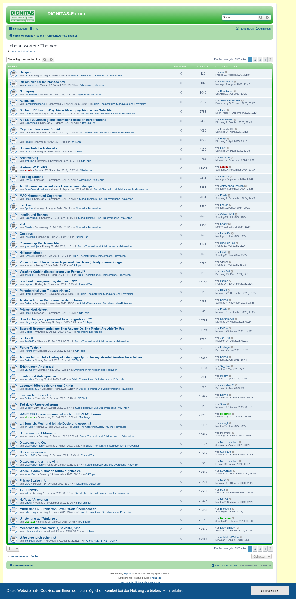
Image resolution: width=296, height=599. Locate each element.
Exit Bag (26, 205)
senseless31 (32, 388)
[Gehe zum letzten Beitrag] (226, 72)
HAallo (28, 255)
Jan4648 (29, 274)
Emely (28, 199)
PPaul (28, 293)
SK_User (30, 369)
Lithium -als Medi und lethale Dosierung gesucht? (55, 423)
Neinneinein (31, 123)
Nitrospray (27, 91)
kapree (28, 284)
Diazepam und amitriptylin (39, 461)
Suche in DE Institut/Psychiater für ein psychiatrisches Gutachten (66, 110)
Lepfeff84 (30, 236)
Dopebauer (31, 94)
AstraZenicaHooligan (36, 189)
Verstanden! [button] (270, 591)
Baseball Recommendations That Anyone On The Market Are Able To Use (72, 328)
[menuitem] (33, 28)
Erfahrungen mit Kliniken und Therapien (95, 369)
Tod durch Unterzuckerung (39, 404)
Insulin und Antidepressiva (39, 376)
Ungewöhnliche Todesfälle (38, 148)
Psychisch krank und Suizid (40, 129)
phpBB (127, 573)
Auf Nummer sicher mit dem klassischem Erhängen (57, 186)
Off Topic (76, 142)
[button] (270, 59)
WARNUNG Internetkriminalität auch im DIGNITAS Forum (60, 414)
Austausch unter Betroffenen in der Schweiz (51, 300)
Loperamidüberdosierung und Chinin (46, 385)
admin (28, 170)
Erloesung (30, 512)
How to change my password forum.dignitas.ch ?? (56, 319)
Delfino (28, 303)
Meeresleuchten (34, 445)
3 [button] (260, 59)
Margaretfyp (31, 322)
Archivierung (29, 158)
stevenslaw (31, 85)
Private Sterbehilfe (33, 480)
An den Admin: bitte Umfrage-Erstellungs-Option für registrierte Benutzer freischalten (81, 357)
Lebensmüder (32, 531)
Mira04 (28, 502)
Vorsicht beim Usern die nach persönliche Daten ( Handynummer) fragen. (72, 262)
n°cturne (29, 161)
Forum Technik (30, 347)
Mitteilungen (86, 170)
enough (29, 426)
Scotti (28, 407)
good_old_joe (32, 246)
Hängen (25, 72)
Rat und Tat (88, 123)
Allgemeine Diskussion (92, 85)
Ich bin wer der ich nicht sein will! (44, 82)
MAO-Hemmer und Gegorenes (41, 196)
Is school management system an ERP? (48, 281)
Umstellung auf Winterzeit (38, 518)
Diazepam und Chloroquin (38, 433)
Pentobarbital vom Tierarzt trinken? (45, 290)
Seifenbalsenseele (35, 104)
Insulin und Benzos (34, 214)
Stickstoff (26, 338)
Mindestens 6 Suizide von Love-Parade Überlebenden (58, 509)
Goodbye (26, 233)
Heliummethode (31, 252)
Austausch (27, 101)
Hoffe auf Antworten (34, 499)
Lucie (28, 113)
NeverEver (31, 474)
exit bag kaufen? (31, 177)
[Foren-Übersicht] (27, 15)
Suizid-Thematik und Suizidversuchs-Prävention (97, 75)
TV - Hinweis (29, 490)
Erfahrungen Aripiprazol (37, 366)
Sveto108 (30, 455)
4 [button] (265, 59)
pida (27, 493)
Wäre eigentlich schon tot (38, 537)
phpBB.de (155, 578)
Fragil (28, 142)
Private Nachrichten (34, 309)
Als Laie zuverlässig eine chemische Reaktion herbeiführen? (63, 120)
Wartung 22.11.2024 (33, 167)
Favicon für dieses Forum (38, 395)
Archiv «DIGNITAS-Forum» (101, 540)
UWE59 (29, 180)
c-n (26, 75)
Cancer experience (33, 452)
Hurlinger (30, 350)
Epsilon (29, 208)
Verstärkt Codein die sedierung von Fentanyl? (52, 271)
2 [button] (255, 59)
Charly (28, 227)
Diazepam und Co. (33, 442)
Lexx (27, 151)
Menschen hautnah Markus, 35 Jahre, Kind (50, 528)
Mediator (30, 417)
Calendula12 (31, 217)
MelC (27, 483)
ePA (22, 224)
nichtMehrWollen (34, 540)
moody (28, 379)
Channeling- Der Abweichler (40, 243)
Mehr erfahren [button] (174, 591)
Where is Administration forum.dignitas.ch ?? (52, 471)
